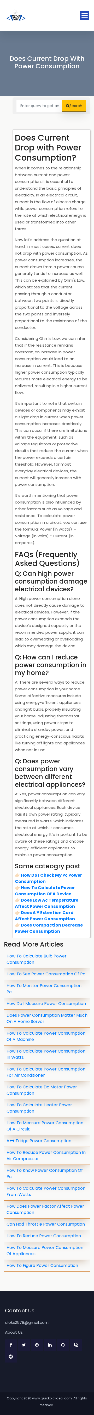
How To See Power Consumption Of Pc (46, 974)
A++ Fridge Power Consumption (39, 1141)
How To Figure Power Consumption (42, 1265)
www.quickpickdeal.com (52, 1398)
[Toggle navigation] (84, 15)
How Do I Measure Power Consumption (46, 1004)
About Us (14, 1332)
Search (75, 105)
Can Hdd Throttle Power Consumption (46, 1224)
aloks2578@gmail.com (27, 1322)
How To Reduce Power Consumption (44, 1236)
